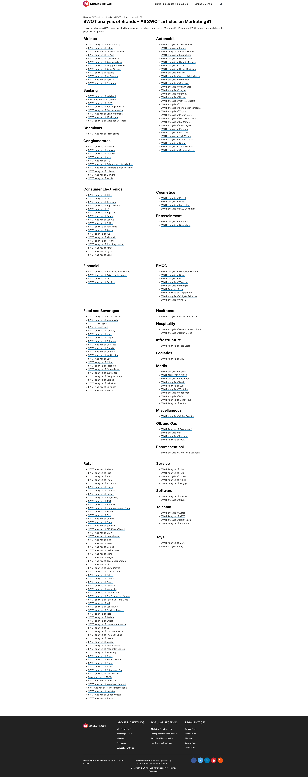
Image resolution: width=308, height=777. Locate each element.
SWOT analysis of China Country (177, 416)
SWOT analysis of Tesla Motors (176, 146)
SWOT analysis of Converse (102, 578)
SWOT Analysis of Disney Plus (176, 400)
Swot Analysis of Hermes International (107, 687)
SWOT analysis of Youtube (174, 389)
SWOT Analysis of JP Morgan (103, 117)
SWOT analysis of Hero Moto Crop (178, 118)
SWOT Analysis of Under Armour (104, 694)
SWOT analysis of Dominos (102, 490)
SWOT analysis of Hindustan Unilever (180, 271)
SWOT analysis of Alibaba (101, 511)
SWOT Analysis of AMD (100, 248)
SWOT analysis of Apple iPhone (104, 205)
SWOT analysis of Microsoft (102, 153)
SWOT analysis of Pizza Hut (102, 483)
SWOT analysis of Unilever (101, 171)
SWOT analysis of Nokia (100, 198)
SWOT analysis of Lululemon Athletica (107, 624)
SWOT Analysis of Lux (172, 289)
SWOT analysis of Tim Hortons (103, 592)
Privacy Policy (190, 729)
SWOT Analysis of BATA (100, 532)
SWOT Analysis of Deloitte (101, 282)
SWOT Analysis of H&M (100, 543)
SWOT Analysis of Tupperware (176, 292)
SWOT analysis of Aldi (99, 603)
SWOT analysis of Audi (172, 65)
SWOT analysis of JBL (99, 234)
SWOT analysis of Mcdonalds (103, 320)
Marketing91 (98, 4)
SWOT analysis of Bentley (174, 93)
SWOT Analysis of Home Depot (104, 536)
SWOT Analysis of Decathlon (102, 680)
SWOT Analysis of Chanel (101, 518)
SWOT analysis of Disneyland (175, 225)
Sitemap (120, 738)
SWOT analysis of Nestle (100, 178)
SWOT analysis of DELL (100, 195)
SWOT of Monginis (97, 323)
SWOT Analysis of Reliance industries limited (110, 164)
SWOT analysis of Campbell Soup (105, 376)
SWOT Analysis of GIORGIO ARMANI (106, 529)
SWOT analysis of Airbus (100, 48)
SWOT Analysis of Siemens (101, 175)
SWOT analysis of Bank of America (105, 110)
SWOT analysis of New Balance (104, 645)
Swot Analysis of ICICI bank (102, 99)
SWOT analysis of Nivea (173, 201)
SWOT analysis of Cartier (101, 638)
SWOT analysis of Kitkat (100, 362)
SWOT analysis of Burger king (103, 497)
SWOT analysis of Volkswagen (176, 86)
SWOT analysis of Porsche (174, 132)
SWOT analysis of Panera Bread (104, 369)
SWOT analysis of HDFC (100, 103)
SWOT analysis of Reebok (101, 617)
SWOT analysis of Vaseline (174, 282)
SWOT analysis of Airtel (173, 512)
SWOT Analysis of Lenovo (101, 219)
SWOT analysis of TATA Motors (176, 44)
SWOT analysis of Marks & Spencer (106, 631)
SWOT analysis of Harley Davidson (178, 69)
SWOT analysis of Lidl (99, 628)
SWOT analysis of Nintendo (102, 237)
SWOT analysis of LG (98, 209)
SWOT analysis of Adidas (100, 487)
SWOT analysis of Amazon (101, 150)
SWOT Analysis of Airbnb (173, 480)
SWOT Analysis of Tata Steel (175, 345)
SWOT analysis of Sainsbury (102, 652)
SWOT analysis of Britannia (102, 341)
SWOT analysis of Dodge (173, 143)
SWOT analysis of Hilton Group (176, 333)
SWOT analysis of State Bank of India (107, 120)
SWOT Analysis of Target (100, 557)
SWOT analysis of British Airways (105, 44)
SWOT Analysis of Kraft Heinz (103, 355)
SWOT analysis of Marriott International (181, 329)
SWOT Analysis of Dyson (100, 251)
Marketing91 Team (124, 733)
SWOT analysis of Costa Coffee (104, 568)
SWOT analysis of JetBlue (101, 72)
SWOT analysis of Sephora (101, 666)
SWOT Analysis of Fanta (100, 390)
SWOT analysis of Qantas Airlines (105, 62)
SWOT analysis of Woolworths (103, 673)
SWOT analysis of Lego (172, 546)
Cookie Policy (190, 733)
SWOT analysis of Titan (100, 480)
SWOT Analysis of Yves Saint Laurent (107, 684)
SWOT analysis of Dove (173, 275)
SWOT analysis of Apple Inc (102, 212)
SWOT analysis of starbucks (102, 589)
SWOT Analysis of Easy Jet (101, 79)
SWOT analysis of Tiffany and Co (105, 670)
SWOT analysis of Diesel (100, 656)
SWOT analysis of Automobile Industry (180, 76)
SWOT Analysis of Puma (100, 522)
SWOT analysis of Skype (173, 500)
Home (85, 17)
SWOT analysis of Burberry (101, 504)
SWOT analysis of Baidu (173, 382)
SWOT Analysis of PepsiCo (101, 348)
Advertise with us (125, 748)
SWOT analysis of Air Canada (103, 76)
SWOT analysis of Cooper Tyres (177, 139)
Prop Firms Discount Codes (162, 738)
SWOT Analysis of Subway (101, 525)
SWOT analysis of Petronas (174, 436)
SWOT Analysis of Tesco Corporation (107, 561)
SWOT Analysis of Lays (99, 358)
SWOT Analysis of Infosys (174, 496)
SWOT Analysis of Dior (99, 564)
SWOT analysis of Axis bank (102, 96)
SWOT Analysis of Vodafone (175, 523)
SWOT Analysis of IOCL (173, 439)
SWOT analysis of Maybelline (175, 205)
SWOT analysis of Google (101, 146)
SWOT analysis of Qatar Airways (104, 69)
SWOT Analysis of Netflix (173, 403)
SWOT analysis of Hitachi (101, 240)
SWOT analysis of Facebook (175, 378)
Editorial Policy (191, 743)
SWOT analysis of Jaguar (173, 90)
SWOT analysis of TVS (172, 104)
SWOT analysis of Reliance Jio (176, 520)
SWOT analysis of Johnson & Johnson (180, 452)
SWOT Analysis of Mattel (173, 543)
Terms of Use (190, 748)
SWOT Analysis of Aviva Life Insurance (107, 275)
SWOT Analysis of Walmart (101, 469)
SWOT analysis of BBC (172, 396)
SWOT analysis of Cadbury (101, 330)
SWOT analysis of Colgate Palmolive (179, 296)
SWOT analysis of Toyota (173, 111)
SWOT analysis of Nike (99, 473)
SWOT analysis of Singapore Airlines (106, 65)
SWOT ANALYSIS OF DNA (174, 375)
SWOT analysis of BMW (173, 72)
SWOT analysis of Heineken (102, 383)
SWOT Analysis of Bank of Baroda (105, 113)
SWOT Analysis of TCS (172, 473)
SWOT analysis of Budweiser (102, 373)
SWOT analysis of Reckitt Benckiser (179, 316)
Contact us (121, 743)
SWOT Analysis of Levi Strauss (103, 550)
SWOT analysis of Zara (99, 515)
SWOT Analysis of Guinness (102, 387)
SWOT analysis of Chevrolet (175, 83)
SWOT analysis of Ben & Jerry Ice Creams (109, 596)
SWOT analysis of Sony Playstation (106, 244)
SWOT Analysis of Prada (100, 698)
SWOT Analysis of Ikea (99, 539)
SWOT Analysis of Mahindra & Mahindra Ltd (110, 167)
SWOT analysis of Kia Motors (175, 122)
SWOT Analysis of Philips (100, 223)
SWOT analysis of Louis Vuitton (104, 571)
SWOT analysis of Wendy (100, 582)
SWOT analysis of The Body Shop (105, 635)
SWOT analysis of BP (171, 432)
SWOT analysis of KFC (99, 501)
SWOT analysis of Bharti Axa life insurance (109, 271)
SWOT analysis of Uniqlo (100, 621)
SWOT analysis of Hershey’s (102, 365)
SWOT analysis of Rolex (100, 614)
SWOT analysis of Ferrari (173, 48)
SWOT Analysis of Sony (100, 255)
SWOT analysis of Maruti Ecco (176, 55)
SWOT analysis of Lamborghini (176, 125)
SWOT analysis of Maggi (100, 337)
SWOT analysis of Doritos (101, 380)
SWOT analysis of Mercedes (175, 79)
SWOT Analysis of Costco (101, 547)
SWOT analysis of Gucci (100, 476)
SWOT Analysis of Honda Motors (177, 51)
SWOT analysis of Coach (100, 663)
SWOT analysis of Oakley (100, 575)
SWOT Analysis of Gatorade (102, 344)
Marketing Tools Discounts (161, 729)
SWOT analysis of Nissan (173, 97)
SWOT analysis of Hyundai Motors (178, 62)
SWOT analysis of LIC (99, 278)
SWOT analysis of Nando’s (101, 585)
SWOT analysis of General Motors (178, 101)
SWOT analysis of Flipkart (101, 494)
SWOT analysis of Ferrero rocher (104, 316)
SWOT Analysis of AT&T (173, 516)
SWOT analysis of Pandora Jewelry (106, 610)
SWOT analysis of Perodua (174, 129)
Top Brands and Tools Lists (161, 743)
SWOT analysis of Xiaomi (100, 230)
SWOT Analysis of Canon (100, 216)
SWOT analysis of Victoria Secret (105, 659)
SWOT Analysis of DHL (172, 358)
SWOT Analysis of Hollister (101, 691)
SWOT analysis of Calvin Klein (103, 606)
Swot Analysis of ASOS (100, 677)
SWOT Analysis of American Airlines (106, 51)
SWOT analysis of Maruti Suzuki (177, 58)
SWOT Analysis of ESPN (173, 385)
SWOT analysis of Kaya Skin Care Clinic (108, 599)
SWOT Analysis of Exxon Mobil (176, 429)
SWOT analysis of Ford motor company (181, 108)
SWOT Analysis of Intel (99, 157)
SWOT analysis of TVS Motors (176, 136)
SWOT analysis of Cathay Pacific (104, 58)
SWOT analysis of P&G (172, 278)
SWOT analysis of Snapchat (175, 392)
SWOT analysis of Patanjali (174, 285)
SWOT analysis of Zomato (174, 476)
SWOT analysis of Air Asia (101, 55)
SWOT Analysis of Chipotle (101, 351)
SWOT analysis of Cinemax (174, 221)
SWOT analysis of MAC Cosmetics (178, 208)
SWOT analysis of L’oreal (173, 198)
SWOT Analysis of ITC (99, 160)
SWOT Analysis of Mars (100, 554)
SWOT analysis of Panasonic (102, 226)
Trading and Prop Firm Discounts (164, 733)
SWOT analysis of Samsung (102, 202)
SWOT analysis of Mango (101, 642)
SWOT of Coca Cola (98, 327)
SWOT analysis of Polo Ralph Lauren (106, 649)
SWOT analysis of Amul (100, 334)
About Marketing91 (124, 729)
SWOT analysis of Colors (173, 371)
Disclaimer (189, 738)
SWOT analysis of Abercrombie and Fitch (109, 508)
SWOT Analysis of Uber (172, 469)
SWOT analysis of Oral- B (173, 299)
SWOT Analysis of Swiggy (174, 483)
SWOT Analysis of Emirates (102, 83)
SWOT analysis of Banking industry (106, 106)
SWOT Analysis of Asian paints (103, 133)
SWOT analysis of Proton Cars (176, 115)
